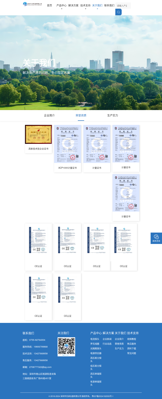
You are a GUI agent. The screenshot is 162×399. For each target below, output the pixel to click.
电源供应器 (95, 353)
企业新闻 (107, 338)
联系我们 (109, 5)
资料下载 (131, 348)
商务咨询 (156, 241)
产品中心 (61, 5)
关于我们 (97, 5)
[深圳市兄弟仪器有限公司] (32, 3)
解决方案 (73, 5)
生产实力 (112, 115)
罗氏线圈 (94, 343)
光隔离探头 (95, 348)
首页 (49, 5)
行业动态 (107, 343)
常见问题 (131, 353)
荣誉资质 (81, 115)
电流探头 (94, 338)
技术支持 (85, 5)
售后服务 (131, 343)
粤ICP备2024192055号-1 (102, 396)
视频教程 (131, 338)
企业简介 (49, 115)
